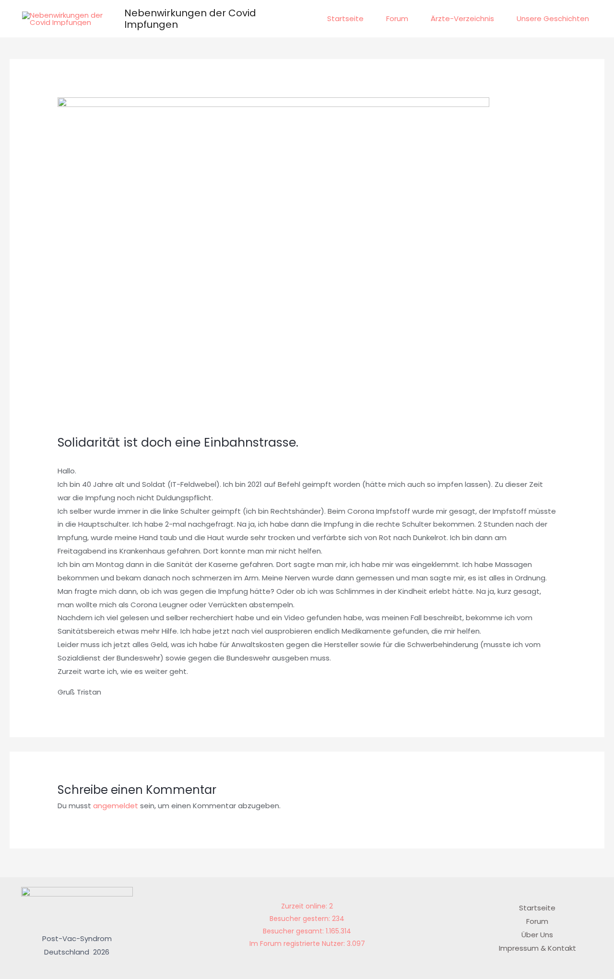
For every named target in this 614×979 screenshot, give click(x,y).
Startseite (345, 18)
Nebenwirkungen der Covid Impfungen (190, 18)
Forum (397, 18)
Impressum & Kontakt (537, 948)
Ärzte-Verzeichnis (462, 18)
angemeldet (115, 806)
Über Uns (537, 935)
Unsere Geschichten (553, 18)
